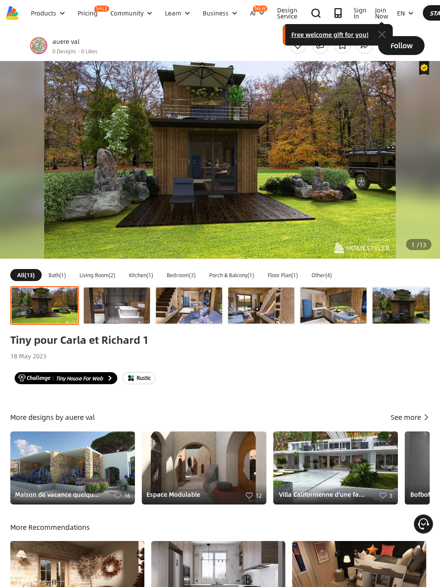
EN (401, 13)
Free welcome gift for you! (330, 34)
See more (407, 417)
